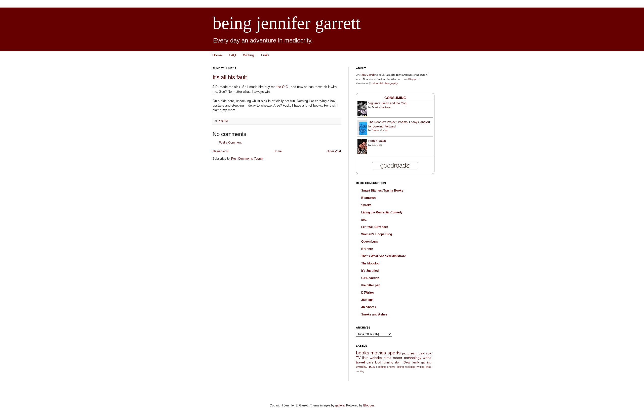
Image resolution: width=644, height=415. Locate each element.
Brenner (367, 249)
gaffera (340, 405)
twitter (375, 83)
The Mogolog (370, 263)
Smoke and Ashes (374, 314)
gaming (426, 362)
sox (428, 353)
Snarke (366, 205)
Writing (248, 55)
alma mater (393, 358)
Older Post (334, 151)
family (416, 362)
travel (360, 362)
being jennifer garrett (286, 23)
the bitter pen (370, 285)
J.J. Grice (377, 145)
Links (265, 55)
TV (358, 358)
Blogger (412, 79)
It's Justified (370, 270)
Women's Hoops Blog (376, 234)
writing (420, 366)
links (428, 366)
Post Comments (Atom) (247, 158)
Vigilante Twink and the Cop (387, 103)
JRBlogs (367, 300)
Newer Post (220, 151)
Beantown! (369, 198)
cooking (381, 366)
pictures (408, 353)
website (376, 358)
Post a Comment (230, 142)
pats (372, 366)
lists (365, 358)
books (362, 352)
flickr (381, 83)
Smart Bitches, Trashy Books (382, 190)
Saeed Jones (379, 130)
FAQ (232, 55)
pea (364, 219)
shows (391, 366)
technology (412, 358)
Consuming (395, 98)
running (388, 362)
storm (398, 362)
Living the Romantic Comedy (382, 212)
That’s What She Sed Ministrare (383, 256)
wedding (410, 366)
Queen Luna (369, 241)
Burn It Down (377, 141)
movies (378, 352)
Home (217, 55)
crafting (360, 371)
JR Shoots (368, 307)
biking (400, 366)
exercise (362, 366)
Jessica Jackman (381, 107)
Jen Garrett (368, 74)
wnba (427, 358)
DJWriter (367, 292)
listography (391, 83)
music (420, 353)
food (378, 362)
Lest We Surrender (374, 227)
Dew (407, 362)
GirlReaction (370, 278)
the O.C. (282, 87)
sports (394, 352)
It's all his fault (230, 77)
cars (370, 362)
